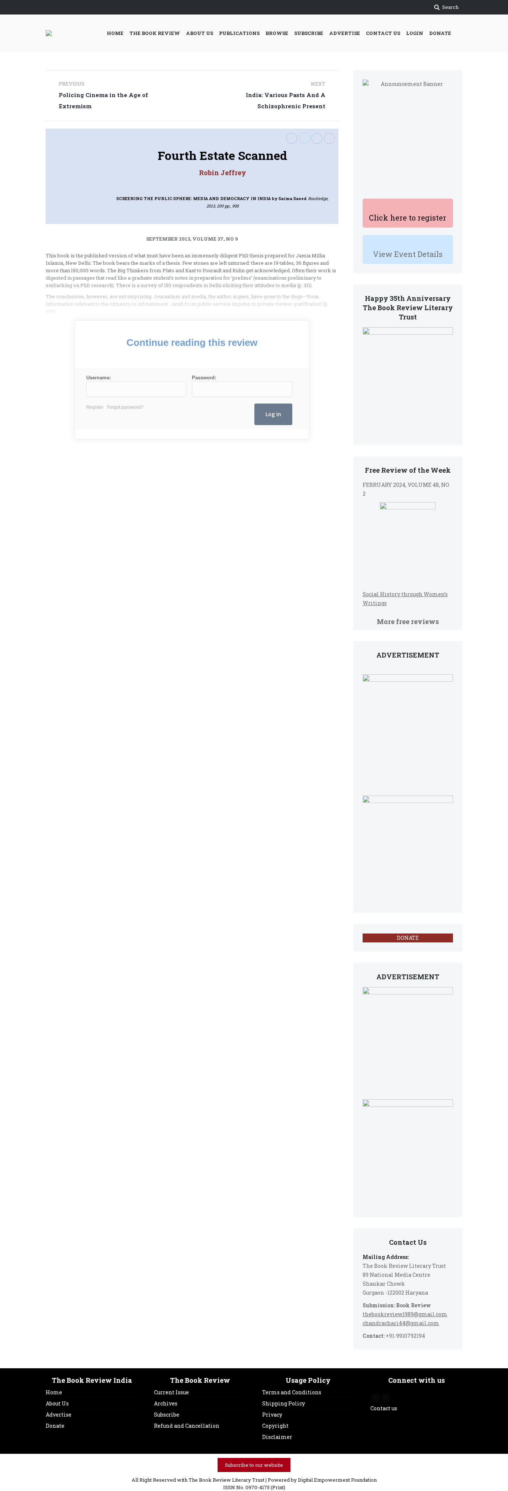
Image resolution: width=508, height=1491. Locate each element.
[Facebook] (291, 138)
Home (54, 1392)
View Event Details (408, 254)
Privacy (272, 1414)
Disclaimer (277, 1436)
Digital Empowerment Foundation (337, 1479)
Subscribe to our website (254, 1465)
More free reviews (408, 621)
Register (94, 407)
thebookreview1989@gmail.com (405, 1314)
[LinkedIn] (316, 138)
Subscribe (166, 1414)
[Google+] (329, 138)
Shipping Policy (283, 1403)
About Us (57, 1403)
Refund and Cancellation (186, 1425)
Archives (165, 1403)
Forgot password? (125, 407)
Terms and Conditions (291, 1392)
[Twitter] (304, 138)
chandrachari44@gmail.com (401, 1323)
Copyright (275, 1425)
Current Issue (171, 1392)
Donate (55, 1425)
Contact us (383, 1408)
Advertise (58, 1414)
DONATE (408, 937)
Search (450, 7)
